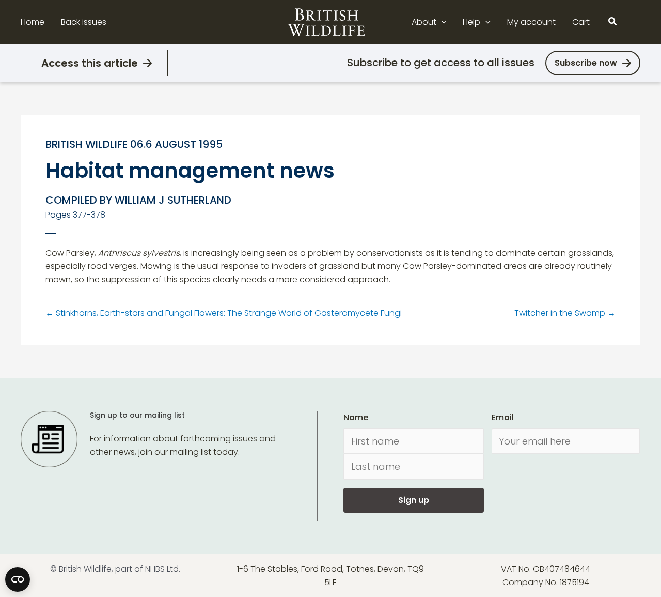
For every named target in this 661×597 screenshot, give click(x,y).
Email (503, 417)
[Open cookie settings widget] (17, 579)
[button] (441, 22)
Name (355, 417)
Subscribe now (586, 63)
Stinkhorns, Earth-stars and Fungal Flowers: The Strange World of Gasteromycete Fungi (223, 313)
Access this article (89, 63)
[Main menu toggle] (634, 22)
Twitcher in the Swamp (565, 313)
